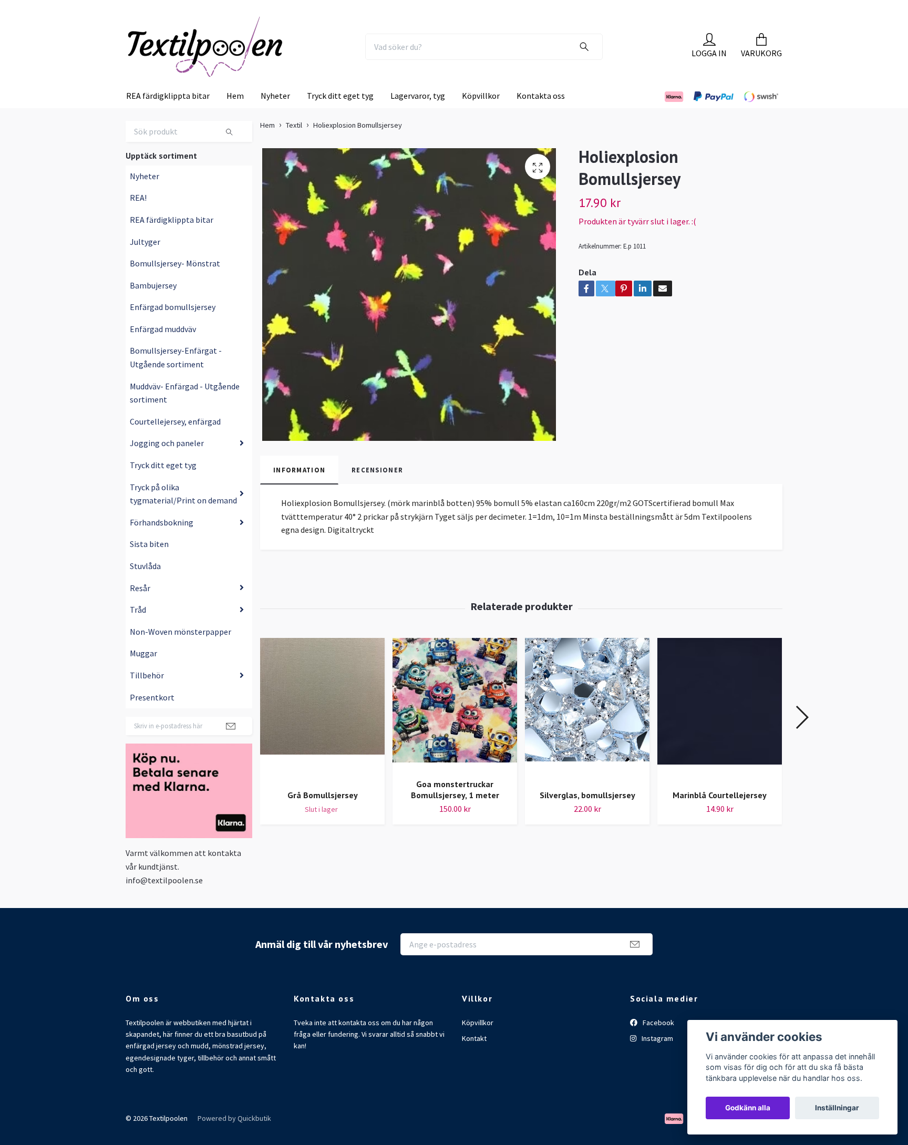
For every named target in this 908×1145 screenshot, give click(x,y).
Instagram (656, 1060)
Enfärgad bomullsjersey (172, 328)
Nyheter (275, 117)
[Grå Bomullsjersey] (322, 731)
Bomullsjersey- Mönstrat (175, 285)
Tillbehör (147, 697)
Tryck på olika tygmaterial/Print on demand (183, 515)
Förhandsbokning (161, 544)
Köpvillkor (481, 117)
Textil (294, 146)
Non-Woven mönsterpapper (180, 653)
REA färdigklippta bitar (168, 117)
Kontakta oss (541, 117)
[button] (801, 738)
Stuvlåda (145, 587)
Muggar (143, 674)
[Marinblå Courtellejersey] (719, 731)
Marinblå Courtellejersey (720, 816)
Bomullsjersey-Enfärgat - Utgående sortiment (176, 379)
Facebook (657, 1043)
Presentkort (152, 718)
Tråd (138, 631)
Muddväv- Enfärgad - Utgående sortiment (185, 415)
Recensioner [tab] (377, 491)
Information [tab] (299, 491)
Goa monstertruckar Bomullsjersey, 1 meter (455, 811)
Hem (235, 117)
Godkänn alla (747, 1107)
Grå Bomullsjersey (322, 816)
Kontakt (474, 1060)
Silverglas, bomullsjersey (587, 816)
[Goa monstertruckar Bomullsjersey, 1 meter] (455, 725)
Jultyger (145, 262)
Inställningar (837, 1107)
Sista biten (149, 565)
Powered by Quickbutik (234, 1139)
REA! (138, 219)
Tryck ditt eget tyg (340, 117)
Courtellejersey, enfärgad (175, 443)
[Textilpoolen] (231, 57)
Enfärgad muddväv (163, 350)
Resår (140, 609)
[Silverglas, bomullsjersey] (587, 731)
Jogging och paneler (167, 464)
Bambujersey (153, 307)
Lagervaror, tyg (417, 117)
